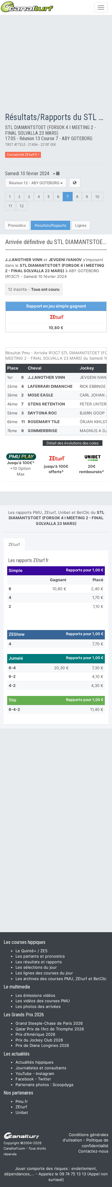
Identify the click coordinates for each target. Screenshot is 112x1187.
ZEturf (14, 544)
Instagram (45, 1073)
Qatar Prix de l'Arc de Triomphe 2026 (50, 1028)
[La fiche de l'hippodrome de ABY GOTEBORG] (74, 182)
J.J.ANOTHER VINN (46, 377)
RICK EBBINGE (93, 386)
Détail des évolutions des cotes (73, 443)
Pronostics (17, 225)
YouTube (24, 1073)
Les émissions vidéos (35, 995)
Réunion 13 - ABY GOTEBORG (34, 183)
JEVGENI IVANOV (96, 377)
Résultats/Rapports (50, 225)
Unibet (22, 1112)
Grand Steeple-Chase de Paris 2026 (49, 1023)
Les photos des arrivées (38, 1006)
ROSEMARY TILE (44, 421)
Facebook (25, 1079)
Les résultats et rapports (39, 961)
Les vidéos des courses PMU (43, 1000)
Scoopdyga (63, 1084)
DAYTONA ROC (42, 413)
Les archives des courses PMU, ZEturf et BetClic (61, 978)
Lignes (80, 225)
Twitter (44, 1079)
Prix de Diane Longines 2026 (42, 1045)
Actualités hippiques (34, 1062)
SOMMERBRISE (42, 430)
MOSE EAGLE (40, 395)
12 (22, 206)
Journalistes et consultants (41, 1067)
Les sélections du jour (36, 967)
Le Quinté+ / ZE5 (31, 950)
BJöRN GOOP (92, 413)
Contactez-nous (93, 1151)
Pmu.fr (22, 1101)
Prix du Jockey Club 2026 (39, 1040)
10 (97, 196)
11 (10, 206)
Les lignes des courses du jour (44, 973)
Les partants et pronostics (40, 956)
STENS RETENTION (46, 404)
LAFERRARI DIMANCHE (50, 386)
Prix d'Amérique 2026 (35, 1034)
